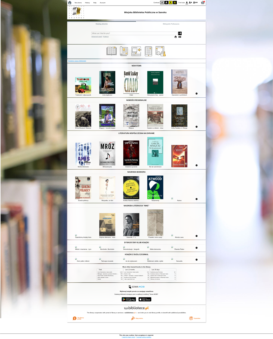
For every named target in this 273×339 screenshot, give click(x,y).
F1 (191, 2)
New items (78, 3)
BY (175, 2)
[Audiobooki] (136, 56)
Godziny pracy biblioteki (77, 61)
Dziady (99, 279)
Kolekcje (106, 36)
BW (166, 2)
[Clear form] (175, 37)
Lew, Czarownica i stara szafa (105, 272)
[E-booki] (149, 56)
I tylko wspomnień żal (129, 279)
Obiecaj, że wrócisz (155, 279)
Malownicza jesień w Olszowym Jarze (159, 277)
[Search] (180, 33)
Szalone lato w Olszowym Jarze (158, 275)
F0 (187, 2)
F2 (195, 2)
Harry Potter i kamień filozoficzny (105, 275)
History (87, 3)
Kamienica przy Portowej (130, 277)
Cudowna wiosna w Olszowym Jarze (159, 273)
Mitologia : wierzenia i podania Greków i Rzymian (109, 273)
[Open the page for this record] (83, 85)
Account (102, 3)
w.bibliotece (130, 313)
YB (170, 2)
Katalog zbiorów (102, 24)
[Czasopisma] (124, 56)
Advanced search (96, 36)
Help (94, 3)
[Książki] (112, 56)
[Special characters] (180, 37)
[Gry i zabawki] (161, 56)
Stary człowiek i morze (103, 277)
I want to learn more (128, 337)
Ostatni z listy (127, 273)
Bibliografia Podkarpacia (171, 24)
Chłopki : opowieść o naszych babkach (133, 275)
